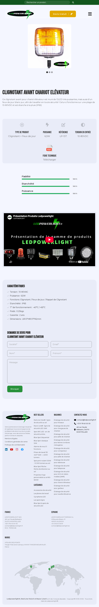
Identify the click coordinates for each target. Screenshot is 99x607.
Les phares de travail (41, 493)
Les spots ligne (39, 500)
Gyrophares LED (40, 497)
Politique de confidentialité (15, 445)
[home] (20, 14)
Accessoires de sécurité (42, 490)
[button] (90, 14)
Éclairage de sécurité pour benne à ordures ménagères (62, 442)
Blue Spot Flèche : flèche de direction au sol (42, 469)
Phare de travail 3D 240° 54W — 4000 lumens (41, 454)
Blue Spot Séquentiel (41, 437)
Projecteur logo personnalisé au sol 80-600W (42, 477)
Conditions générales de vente (16, 442)
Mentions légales (11, 438)
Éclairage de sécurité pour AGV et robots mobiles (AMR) (61, 474)
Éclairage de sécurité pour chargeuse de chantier (61, 428)
